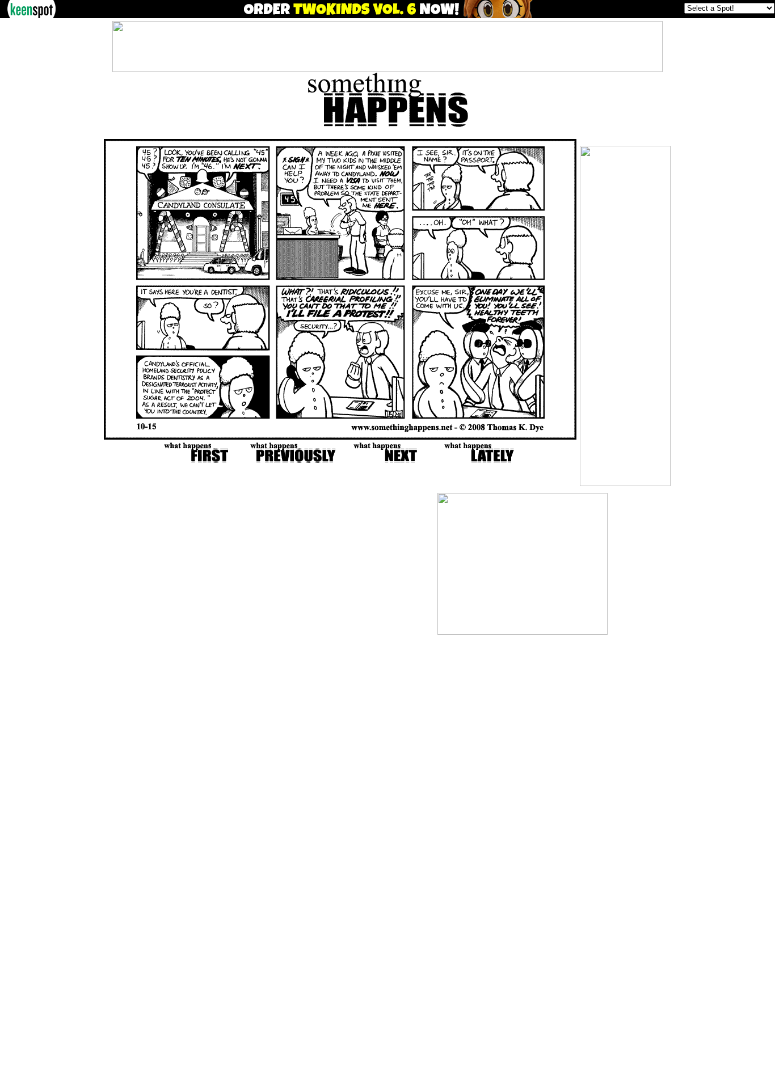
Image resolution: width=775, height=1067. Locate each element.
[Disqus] (252, 635)
